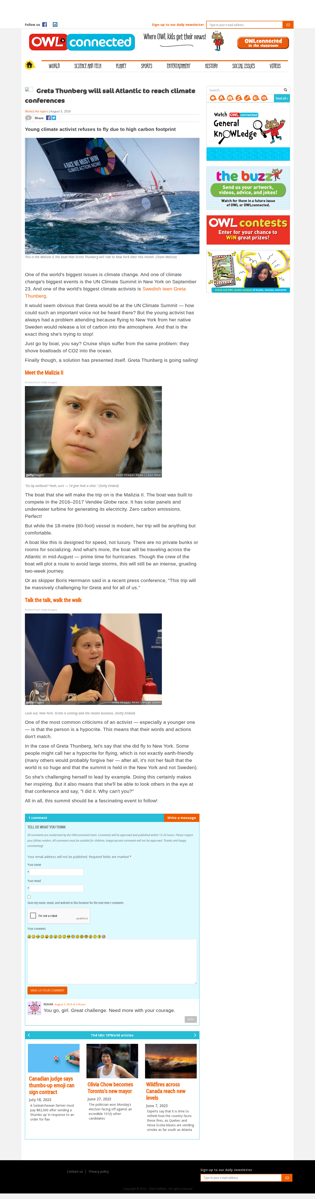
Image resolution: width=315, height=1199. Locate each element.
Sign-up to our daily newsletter (178, 24)
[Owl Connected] (79, 36)
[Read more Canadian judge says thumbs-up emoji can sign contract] (54, 1058)
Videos (275, 66)
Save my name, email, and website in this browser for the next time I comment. (75, 902)
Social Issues (243, 66)
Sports (146, 66)
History (211, 66)
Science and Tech (87, 66)
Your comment (36, 928)
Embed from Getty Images (41, 382)
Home (33, 65)
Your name (34, 864)
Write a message (181, 817)
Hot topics (41, 111)
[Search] (285, 90)
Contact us (75, 1171)
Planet (121, 66)
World (54, 66)
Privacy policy (99, 1171)
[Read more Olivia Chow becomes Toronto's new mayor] (112, 1061)
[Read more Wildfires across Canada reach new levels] (171, 1061)
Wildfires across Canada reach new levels (165, 1091)
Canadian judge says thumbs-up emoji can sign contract (51, 1085)
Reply (190, 1019)
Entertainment (178, 66)
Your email (34, 881)
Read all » (282, 98)
